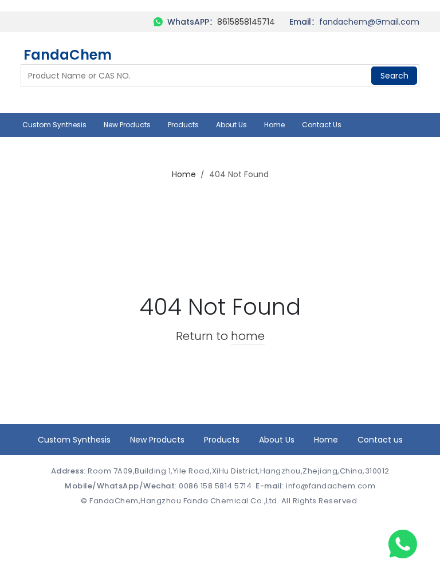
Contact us (321, 125)
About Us (231, 125)
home (248, 336)
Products (183, 125)
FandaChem (67, 55)
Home (274, 125)
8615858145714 (246, 22)
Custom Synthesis (54, 125)
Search (394, 75)
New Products (127, 125)
